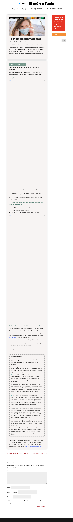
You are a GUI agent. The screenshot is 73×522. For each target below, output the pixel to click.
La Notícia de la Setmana (54, 8)
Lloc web (9, 497)
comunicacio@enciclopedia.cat (33, 446)
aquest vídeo (12, 337)
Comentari (10, 471)
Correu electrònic (12, 492)
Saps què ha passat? (37, 8)
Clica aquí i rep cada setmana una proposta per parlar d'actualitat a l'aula (58, 23)
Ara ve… (24, 8)
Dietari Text (15, 8)
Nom (9, 487)
